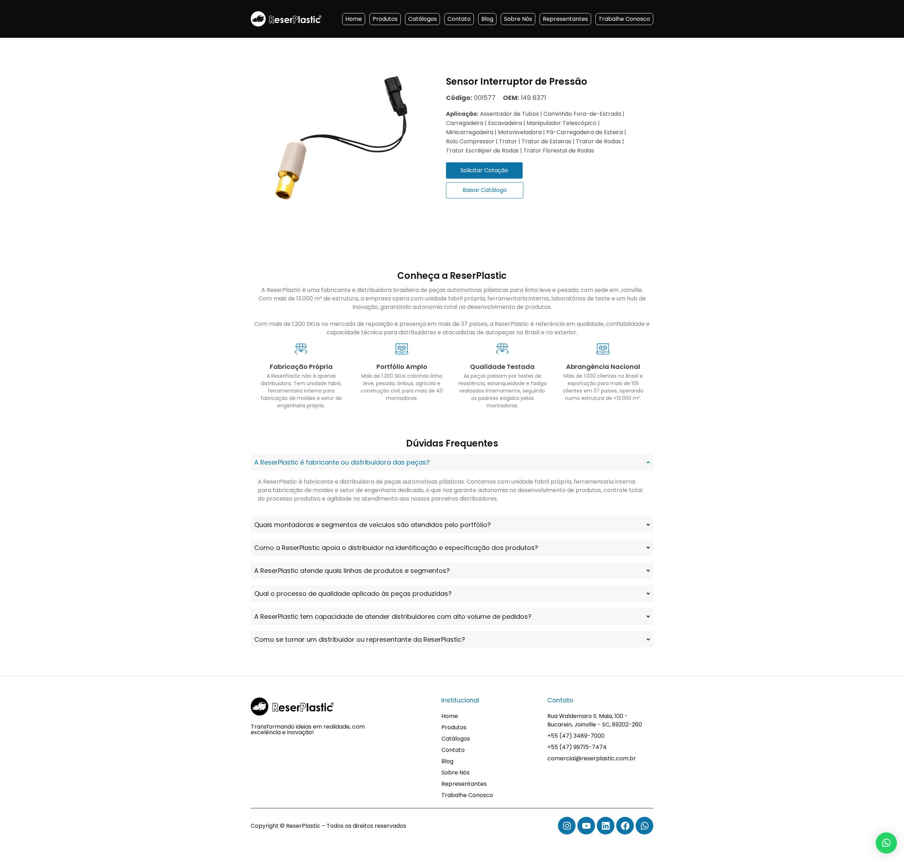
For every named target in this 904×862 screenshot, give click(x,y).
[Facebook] (625, 825)
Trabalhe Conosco (624, 19)
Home (353, 19)
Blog (487, 19)
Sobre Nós (518, 19)
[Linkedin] (605, 825)
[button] (886, 843)
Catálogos (422, 19)
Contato (459, 19)
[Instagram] (567, 825)
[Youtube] (586, 825)
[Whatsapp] (644, 825)
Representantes (565, 19)
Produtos (385, 19)
